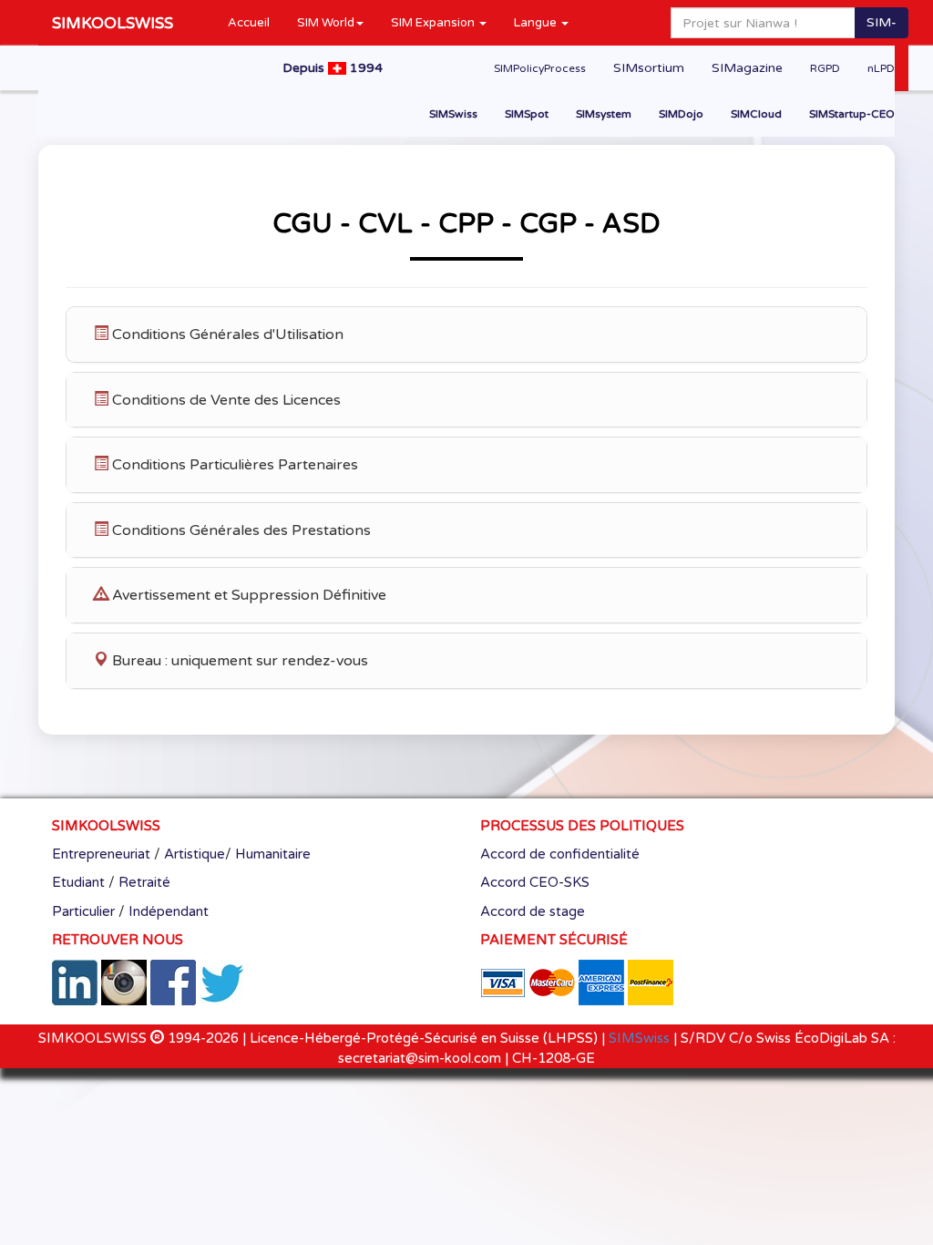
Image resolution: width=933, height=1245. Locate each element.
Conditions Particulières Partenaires (233, 465)
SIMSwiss (453, 114)
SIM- (881, 22)
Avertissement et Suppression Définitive (247, 595)
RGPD (825, 68)
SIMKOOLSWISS (112, 23)
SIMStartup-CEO (852, 114)
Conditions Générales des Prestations (239, 530)
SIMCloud (756, 114)
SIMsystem (603, 114)
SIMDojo (681, 114)
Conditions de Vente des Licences (224, 400)
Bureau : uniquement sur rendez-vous (238, 661)
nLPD (881, 68)
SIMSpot (527, 114)
